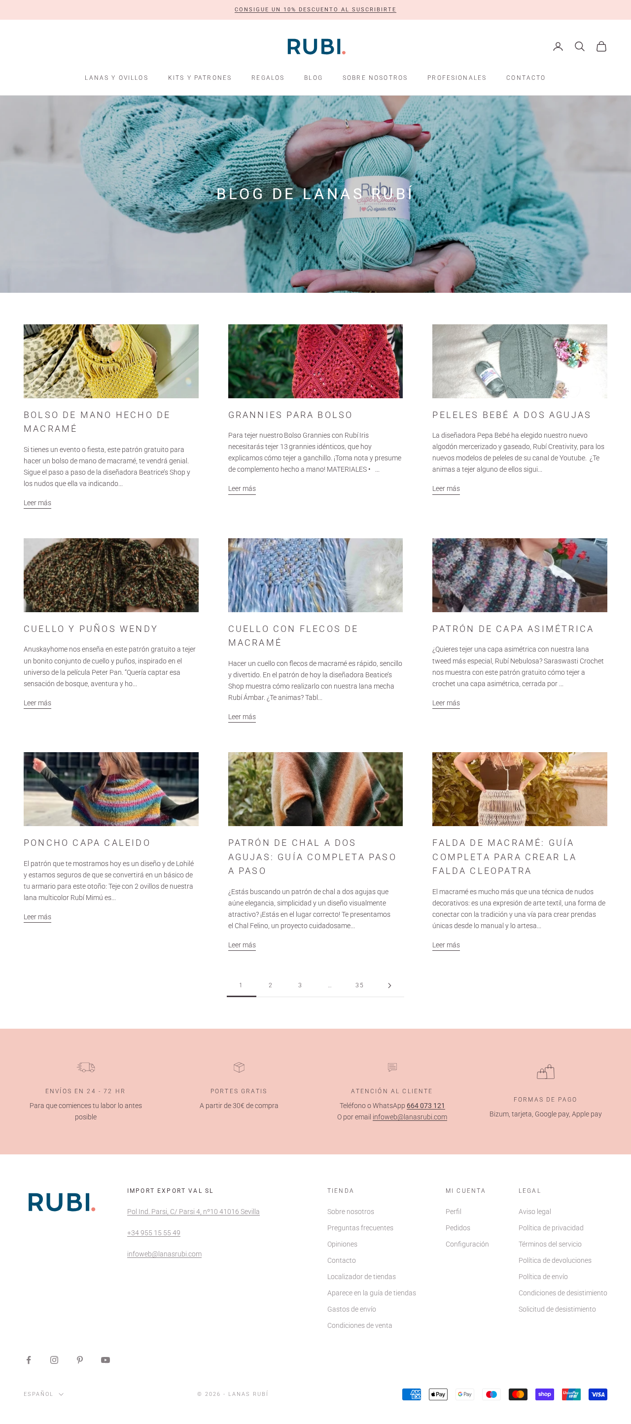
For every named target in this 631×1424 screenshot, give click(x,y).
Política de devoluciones (555, 1260)
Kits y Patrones (200, 77)
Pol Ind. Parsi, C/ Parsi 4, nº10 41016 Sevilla (193, 1212)
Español (39, 1394)
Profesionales (457, 77)
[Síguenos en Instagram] (54, 1360)
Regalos (267, 77)
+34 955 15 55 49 (153, 1233)
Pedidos (458, 1228)
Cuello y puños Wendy (91, 629)
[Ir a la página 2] (389, 985)
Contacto (526, 77)
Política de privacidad (551, 1228)
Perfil (453, 1212)
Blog (313, 77)
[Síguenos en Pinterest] (80, 1360)
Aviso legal (535, 1212)
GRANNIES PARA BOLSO (290, 415)
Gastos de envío (351, 1309)
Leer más (37, 503)
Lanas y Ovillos (116, 77)
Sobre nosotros (375, 77)
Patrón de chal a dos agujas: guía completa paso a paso (312, 857)
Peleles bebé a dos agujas (512, 415)
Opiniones (342, 1244)
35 (359, 985)
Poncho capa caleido (87, 843)
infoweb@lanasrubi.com (410, 1117)
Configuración (467, 1244)
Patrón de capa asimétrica (513, 629)
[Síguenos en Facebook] (29, 1360)
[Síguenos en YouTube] (105, 1360)
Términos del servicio (550, 1244)
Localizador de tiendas (361, 1277)
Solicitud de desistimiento (557, 1309)
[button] (315, 9)
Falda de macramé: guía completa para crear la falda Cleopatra (504, 857)
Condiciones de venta (359, 1325)
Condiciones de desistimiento (563, 1293)
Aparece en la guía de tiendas (371, 1293)
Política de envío (543, 1277)
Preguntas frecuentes (360, 1228)
